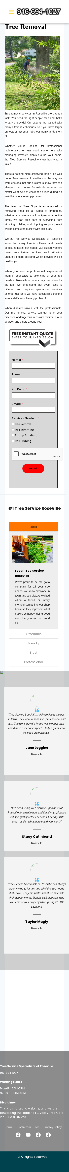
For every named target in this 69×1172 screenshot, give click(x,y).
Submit (33, 468)
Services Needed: (24, 418)
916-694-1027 (9, 1073)
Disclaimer (24, 1127)
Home (9, 1127)
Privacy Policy (53, 1127)
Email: (16, 404)
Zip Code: (18, 389)
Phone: (16, 374)
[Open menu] (11, 12)
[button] (18, 1135)
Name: (16, 360)
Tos (37, 1127)
